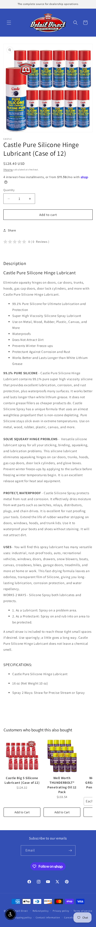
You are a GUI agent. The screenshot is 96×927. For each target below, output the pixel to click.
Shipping (8, 169)
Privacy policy (61, 910)
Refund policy (40, 910)
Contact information (48, 917)
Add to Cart (22, 812)
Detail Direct (20, 910)
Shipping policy (22, 917)
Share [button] (12, 230)
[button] (9, 23)
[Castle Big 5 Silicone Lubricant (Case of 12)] (22, 756)
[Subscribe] (70, 850)
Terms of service (82, 910)
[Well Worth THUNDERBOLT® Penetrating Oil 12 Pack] (62, 756)
